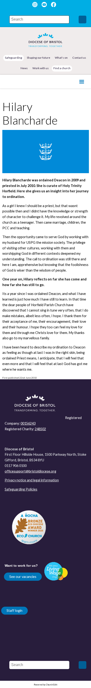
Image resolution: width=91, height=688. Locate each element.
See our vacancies (22, 577)
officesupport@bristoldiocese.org (30, 471)
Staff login (14, 611)
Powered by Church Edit (45, 684)
